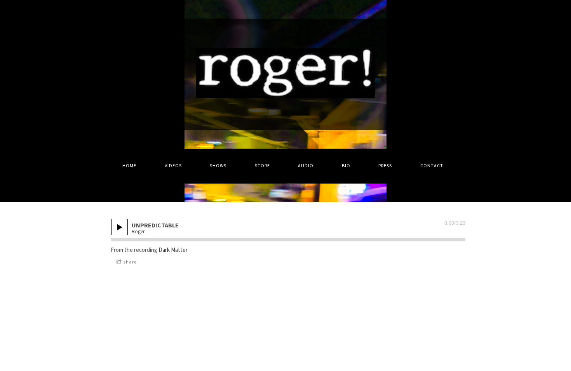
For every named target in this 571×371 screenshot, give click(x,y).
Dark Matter (173, 250)
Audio (305, 166)
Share (130, 262)
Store (262, 166)
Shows (218, 166)
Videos (173, 166)
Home (129, 166)
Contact (431, 166)
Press (385, 166)
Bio (346, 166)
